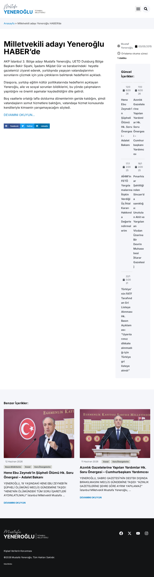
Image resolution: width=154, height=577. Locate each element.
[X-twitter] (129, 533)
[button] (138, 9)
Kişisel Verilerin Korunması (18, 551)
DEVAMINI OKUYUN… (19, 115)
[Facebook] (121, 533)
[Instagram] (146, 533)
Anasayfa (9, 23)
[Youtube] (138, 533)
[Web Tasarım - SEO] (8, 563)
